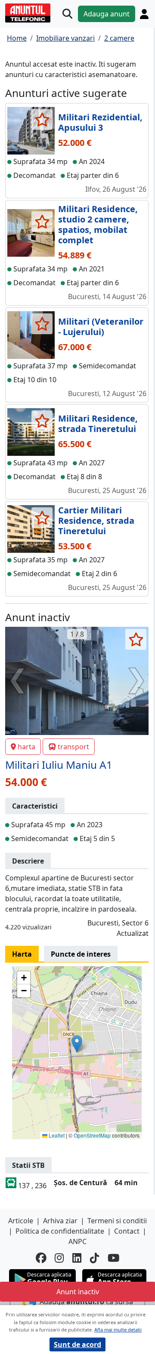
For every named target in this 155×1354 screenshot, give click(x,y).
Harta (22, 954)
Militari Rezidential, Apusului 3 (100, 122)
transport (73, 746)
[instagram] (59, 1258)
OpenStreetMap (92, 1135)
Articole (20, 1220)
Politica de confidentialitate (60, 1231)
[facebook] (41, 1258)
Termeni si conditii (117, 1220)
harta (26, 746)
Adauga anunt (107, 14)
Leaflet (56, 1135)
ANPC (77, 1241)
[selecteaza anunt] (42, 119)
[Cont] (144, 14)
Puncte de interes (81, 954)
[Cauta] (67, 14)
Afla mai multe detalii (118, 1329)
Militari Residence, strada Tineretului (98, 424)
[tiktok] (94, 1258)
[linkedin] (76, 1258)
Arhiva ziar (60, 1220)
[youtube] (114, 1258)
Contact (127, 1231)
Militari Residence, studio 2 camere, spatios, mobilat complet (98, 224)
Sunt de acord (77, 1344)
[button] (76, 1044)
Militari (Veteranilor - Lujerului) (100, 327)
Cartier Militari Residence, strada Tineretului (96, 520)
